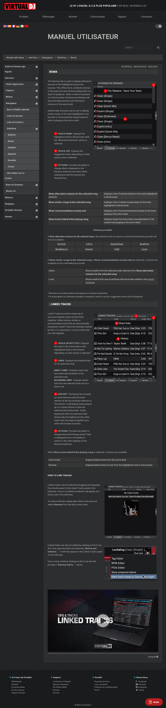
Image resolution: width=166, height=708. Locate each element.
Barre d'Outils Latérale (17, 109)
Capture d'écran (18, 693)
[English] (5, 26)
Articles (56, 690)
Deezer (89, 249)
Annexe (8, 216)
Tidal (116, 249)
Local (144, 249)
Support (122, 16)
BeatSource (61, 249)
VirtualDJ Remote (13, 210)
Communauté (97, 16)
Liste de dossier (14, 116)
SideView (61, 57)
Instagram (142, 687)
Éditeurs (9, 197)
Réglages (9, 204)
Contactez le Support (62, 681)
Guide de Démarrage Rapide (15, 69)
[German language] (18, 26)
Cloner (10, 166)
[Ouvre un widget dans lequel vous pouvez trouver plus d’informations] (154, 702)
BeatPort (144, 244)
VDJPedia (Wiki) (60, 687)
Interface (33, 57)
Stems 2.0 (10, 191)
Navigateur (47, 57)
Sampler (10, 147)
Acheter (73, 16)
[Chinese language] (26, 26)
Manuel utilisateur (15, 57)
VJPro (89, 244)
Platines (9, 90)
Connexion (146, 16)
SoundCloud (116, 244)
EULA (96, 690)
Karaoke (10, 160)
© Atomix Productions (83, 705)
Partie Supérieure (14, 84)
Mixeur (9, 97)
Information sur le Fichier (14, 175)
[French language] (13, 26)
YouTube (142, 684)
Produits (23, 16)
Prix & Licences (17, 690)
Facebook (141, 681)
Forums (56, 693)
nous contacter (100, 684)
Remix (74, 57)
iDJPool (61, 244)
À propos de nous (102, 681)
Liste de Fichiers (14, 122)
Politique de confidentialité (105, 687)
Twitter (141, 690)
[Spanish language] (9, 26)
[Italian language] (22, 26)
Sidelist (10, 135)
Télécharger (48, 16)
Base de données (14, 184)
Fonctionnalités (18, 687)
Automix (10, 154)
